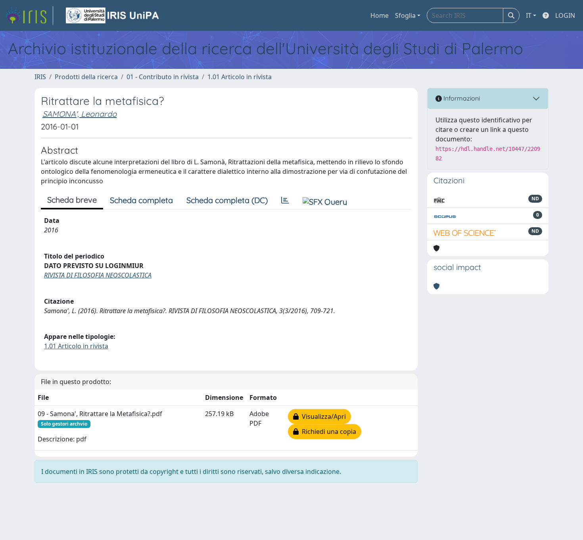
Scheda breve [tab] (72, 200)
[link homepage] (29, 15)
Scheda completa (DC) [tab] (227, 200)
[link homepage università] (113, 15)
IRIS (40, 76)
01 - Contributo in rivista (163, 76)
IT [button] (528, 15)
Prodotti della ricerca (86, 76)
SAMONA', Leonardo (79, 114)
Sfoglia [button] (405, 15)
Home (379, 15)
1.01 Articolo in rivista (239, 76)
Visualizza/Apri (322, 416)
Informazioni (461, 98)
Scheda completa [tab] (141, 200)
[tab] (285, 200)
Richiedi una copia (327, 431)
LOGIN (565, 15)
